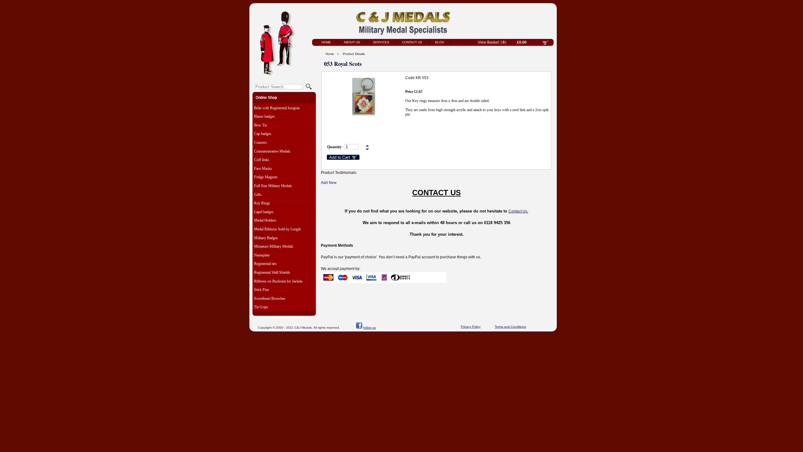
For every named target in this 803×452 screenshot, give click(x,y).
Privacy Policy (471, 326)
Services (381, 42)
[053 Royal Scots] (363, 114)
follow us (369, 327)
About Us (352, 42)
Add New (329, 182)
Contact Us (412, 42)
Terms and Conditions (510, 326)
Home (326, 42)
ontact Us (519, 211)
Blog (439, 42)
